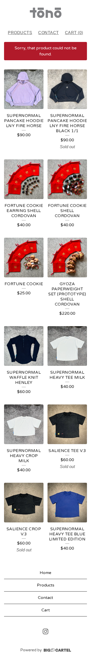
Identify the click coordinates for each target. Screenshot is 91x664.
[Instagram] (45, 631)
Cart (45, 610)
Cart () (74, 33)
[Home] (45, 13)
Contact (48, 33)
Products (20, 33)
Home (45, 572)
